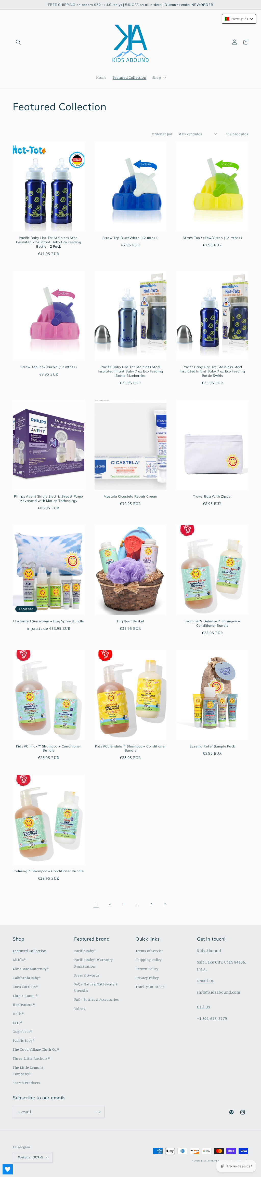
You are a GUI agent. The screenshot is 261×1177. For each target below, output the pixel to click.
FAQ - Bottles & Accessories (96, 999)
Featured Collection (29, 950)
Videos (79, 1008)
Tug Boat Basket (130, 621)
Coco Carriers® (25, 986)
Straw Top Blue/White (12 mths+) (130, 238)
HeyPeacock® (24, 1004)
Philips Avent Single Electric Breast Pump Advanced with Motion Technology (48, 498)
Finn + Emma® (25, 995)
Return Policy (147, 969)
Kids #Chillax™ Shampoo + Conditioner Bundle (48, 748)
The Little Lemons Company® (28, 1070)
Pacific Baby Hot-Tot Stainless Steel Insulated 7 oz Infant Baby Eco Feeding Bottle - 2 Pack (48, 242)
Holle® (18, 1013)
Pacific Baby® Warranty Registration (93, 962)
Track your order (150, 986)
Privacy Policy (147, 977)
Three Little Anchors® (31, 1058)
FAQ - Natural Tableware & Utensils (96, 987)
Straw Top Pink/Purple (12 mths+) (48, 367)
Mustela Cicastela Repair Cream (130, 496)
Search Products (26, 1082)
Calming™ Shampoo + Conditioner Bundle (49, 871)
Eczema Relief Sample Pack (212, 746)
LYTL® (17, 1022)
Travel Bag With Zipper (212, 496)
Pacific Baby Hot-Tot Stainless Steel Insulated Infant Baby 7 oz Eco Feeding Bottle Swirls (212, 371)
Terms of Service (150, 950)
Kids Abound (209, 1160)
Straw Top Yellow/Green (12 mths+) (212, 238)
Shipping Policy (149, 959)
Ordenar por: (162, 134)
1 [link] (96, 903)
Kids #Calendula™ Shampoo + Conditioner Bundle (130, 748)
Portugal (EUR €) (30, 1157)
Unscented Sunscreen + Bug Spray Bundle (48, 621)
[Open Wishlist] (8, 1169)
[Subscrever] (98, 1112)
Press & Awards (86, 975)
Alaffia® (19, 959)
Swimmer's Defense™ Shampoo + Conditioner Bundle (212, 623)
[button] (18, 42)
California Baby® (27, 977)
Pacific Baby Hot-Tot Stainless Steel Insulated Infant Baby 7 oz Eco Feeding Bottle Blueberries (130, 371)
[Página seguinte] (165, 903)
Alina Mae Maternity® (31, 969)
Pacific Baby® (24, 1040)
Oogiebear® (22, 1031)
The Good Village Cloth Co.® (36, 1049)
